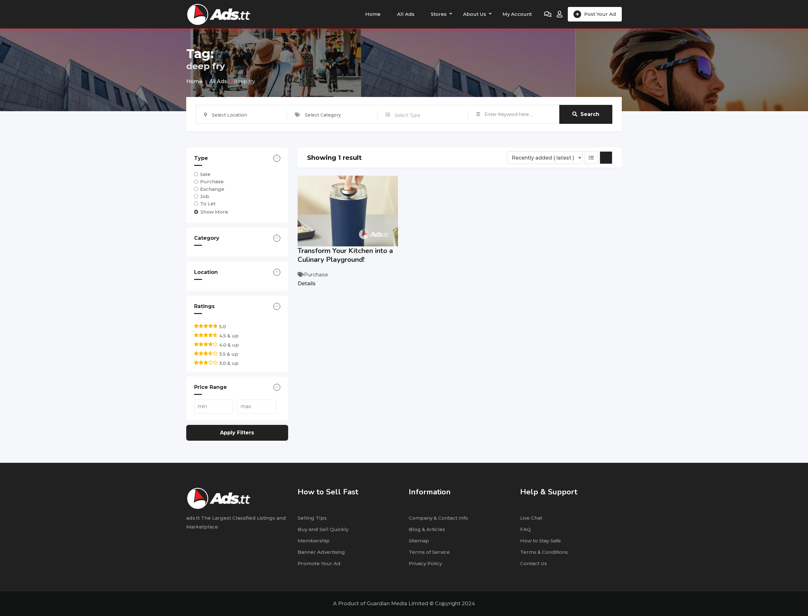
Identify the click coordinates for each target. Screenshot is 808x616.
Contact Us (533, 563)
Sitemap (419, 541)
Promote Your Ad (319, 563)
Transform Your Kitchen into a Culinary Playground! (345, 255)
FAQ (525, 529)
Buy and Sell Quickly (323, 529)
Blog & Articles (427, 529)
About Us (474, 14)
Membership (314, 541)
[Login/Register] (559, 14)
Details (307, 284)
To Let (208, 204)
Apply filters (237, 433)
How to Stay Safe (540, 541)
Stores (439, 14)
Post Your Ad (600, 14)
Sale (205, 174)
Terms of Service (429, 552)
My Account (517, 14)
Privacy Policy (425, 563)
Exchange (212, 189)
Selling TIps (312, 518)
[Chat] (547, 14)
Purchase (212, 181)
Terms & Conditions (544, 552)
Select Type (407, 115)
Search (589, 114)
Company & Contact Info (438, 518)
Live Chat (531, 518)
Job (204, 196)
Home (373, 14)
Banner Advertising (321, 552)
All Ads (405, 14)
